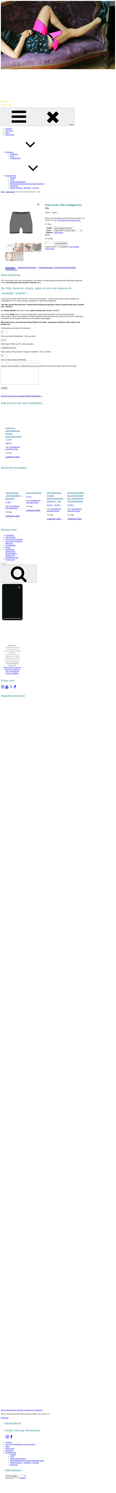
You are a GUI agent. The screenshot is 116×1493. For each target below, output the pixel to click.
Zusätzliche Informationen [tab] (27, 267)
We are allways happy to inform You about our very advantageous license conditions (12, 670)
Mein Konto (9, 135)
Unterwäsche (10, 192)
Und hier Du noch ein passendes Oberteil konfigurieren (21, 396)
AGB (12, 180)
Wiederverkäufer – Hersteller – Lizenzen (24, 188)
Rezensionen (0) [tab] (11, 269)
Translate (22, 1478)
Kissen (7, 547)
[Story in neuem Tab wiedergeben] (12, 602)
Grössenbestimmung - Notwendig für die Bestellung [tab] (57, 267)
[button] (38, 205)
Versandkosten (15, 158)
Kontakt (13, 178)
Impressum (14, 186)
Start (2, 192)
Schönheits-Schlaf (11, 558)
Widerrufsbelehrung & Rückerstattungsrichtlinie (27, 184)
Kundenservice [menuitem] (10, 1452)
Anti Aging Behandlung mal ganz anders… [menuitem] (20, 1444)
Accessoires (9, 535)
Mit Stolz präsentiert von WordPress (30, 1410)
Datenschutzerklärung (18, 182)
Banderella (5, 101)
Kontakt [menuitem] (13, 1454)
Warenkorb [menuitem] (9, 1450)
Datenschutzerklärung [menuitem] (18, 1459)
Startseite (8, 129)
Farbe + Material (49, 231)
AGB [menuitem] (12, 1457)
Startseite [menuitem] (8, 1442)
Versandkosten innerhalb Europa (68, 220)
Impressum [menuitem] (14, 1465)
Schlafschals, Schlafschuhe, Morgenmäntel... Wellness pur (11, 552)
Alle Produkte (74, 247)
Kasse (12, 156)
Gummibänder (10, 545)
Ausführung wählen (12, 457)
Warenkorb (9, 152)
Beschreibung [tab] (10, 267)
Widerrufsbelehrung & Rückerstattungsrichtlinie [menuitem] (27, 1461)
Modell (49, 228)
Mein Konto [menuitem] (9, 1448)
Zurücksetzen (58, 233)
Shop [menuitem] (7, 1446)
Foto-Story (9, 131)
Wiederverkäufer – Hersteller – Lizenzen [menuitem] (24, 1463)
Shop (7, 133)
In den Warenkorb (61, 243)
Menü (71, 124)
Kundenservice (10, 176)
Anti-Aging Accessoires (14, 539)
